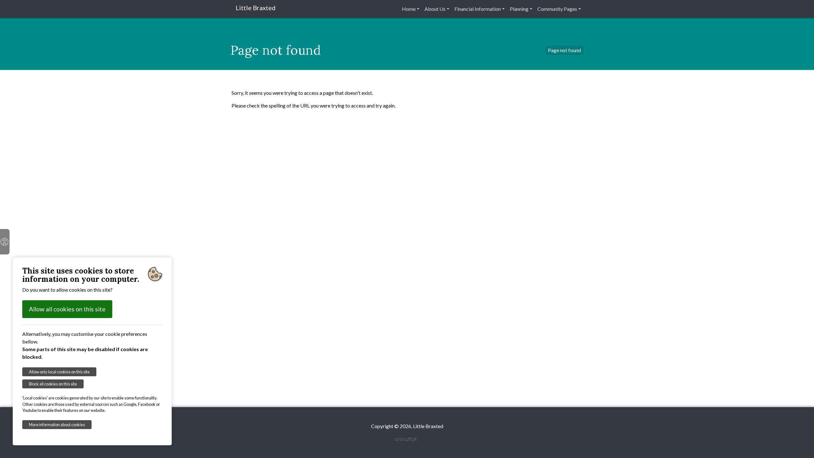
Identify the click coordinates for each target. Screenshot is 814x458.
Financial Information (477, 9)
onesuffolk (406, 439)
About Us (434, 9)
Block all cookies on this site (53, 383)
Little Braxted (256, 7)
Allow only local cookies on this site (59, 371)
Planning (519, 9)
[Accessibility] (5, 241)
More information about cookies (57, 424)
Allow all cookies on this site (67, 309)
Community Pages (557, 9)
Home (409, 9)
